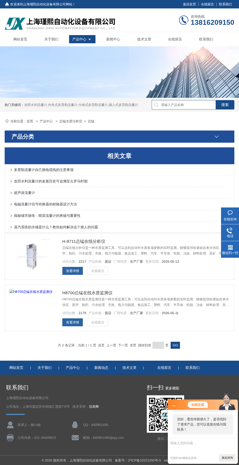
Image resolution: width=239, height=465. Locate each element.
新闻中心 (113, 39)
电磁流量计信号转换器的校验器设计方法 (45, 204)
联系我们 (225, 4)
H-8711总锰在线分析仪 (83, 241)
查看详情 (72, 271)
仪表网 (94, 406)
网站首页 (20, 39)
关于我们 (51, 39)
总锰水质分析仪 (70, 121)
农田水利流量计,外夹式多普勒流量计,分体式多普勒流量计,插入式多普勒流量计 (81, 105)
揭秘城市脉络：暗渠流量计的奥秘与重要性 (47, 216)
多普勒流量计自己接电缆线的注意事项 (44, 170)
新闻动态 (101, 368)
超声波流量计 (24, 193)
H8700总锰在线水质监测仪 (87, 293)
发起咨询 (227, 457)
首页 (30, 121)
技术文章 (144, 39)
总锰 (91, 121)
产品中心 (79, 39)
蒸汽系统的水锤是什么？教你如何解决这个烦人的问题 (56, 227)
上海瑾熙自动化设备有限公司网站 (47, 4)
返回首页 (189, 4)
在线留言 (207, 4)
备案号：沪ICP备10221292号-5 (138, 460)
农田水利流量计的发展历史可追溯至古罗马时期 (51, 181)
